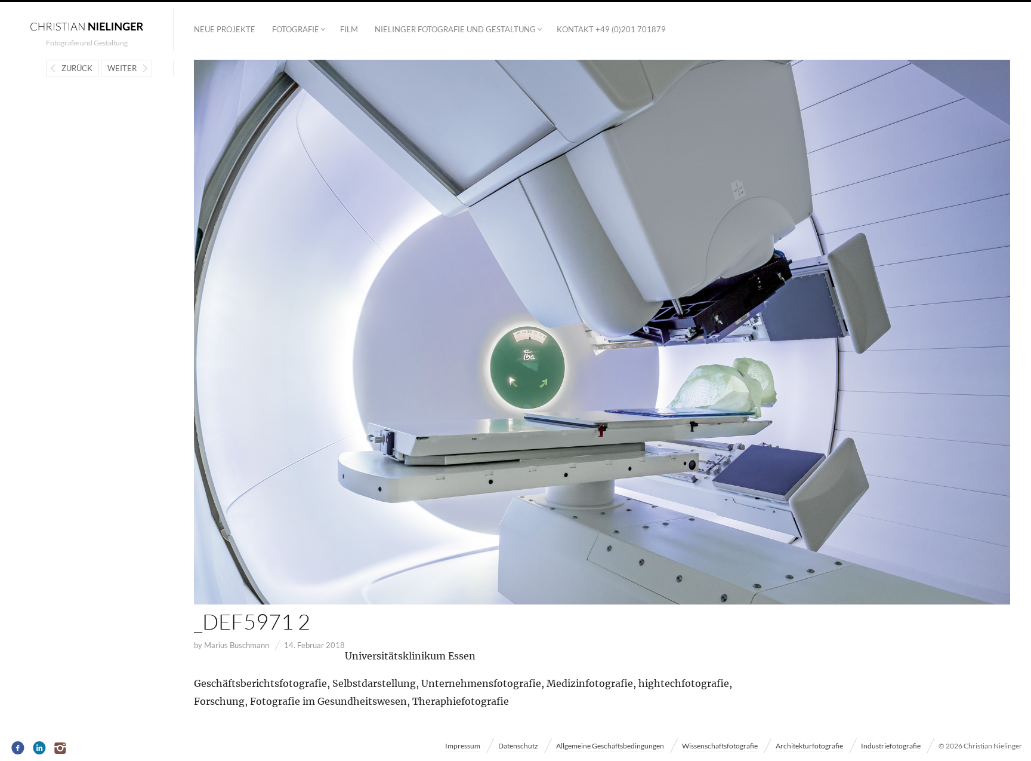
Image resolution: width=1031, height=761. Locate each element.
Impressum (462, 745)
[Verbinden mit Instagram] (61, 748)
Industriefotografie (891, 745)
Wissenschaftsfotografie (720, 745)
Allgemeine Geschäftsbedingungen (610, 745)
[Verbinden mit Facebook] (18, 748)
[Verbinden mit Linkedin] (39, 748)
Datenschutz (518, 745)
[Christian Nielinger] (86, 25)
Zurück (76, 68)
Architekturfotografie (809, 745)
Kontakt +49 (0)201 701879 (611, 29)
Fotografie (295, 29)
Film (349, 29)
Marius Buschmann (236, 645)
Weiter (122, 68)
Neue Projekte (224, 29)
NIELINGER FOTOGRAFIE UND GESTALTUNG (455, 29)
